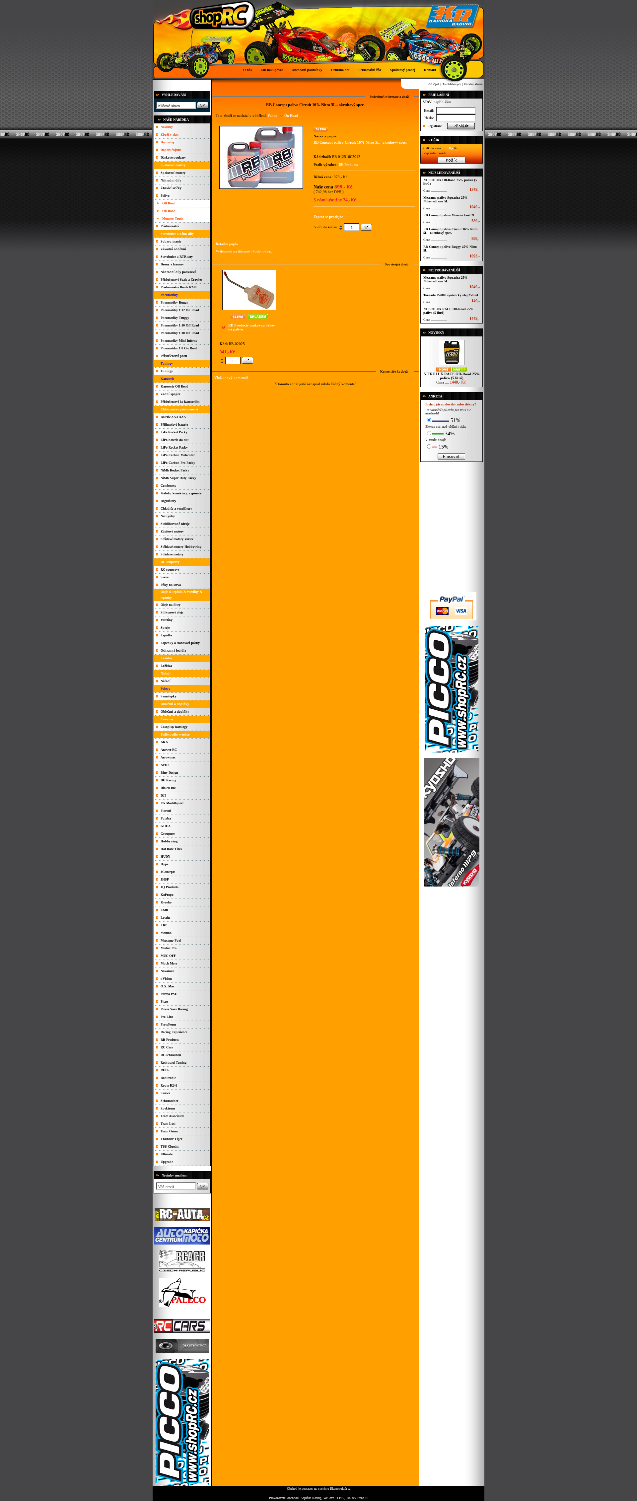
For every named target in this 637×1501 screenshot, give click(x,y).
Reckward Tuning (173, 1062)
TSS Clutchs (170, 1146)
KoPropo (167, 894)
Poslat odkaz (262, 251)
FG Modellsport (172, 803)
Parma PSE (169, 994)
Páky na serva (171, 585)
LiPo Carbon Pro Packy (178, 463)
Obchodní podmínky (307, 70)
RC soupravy (170, 569)
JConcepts (168, 872)
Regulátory (168, 501)
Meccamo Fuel (171, 940)
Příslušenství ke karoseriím (180, 401)
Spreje (165, 627)
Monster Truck (172, 218)
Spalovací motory (173, 173)
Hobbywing (169, 841)
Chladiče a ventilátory (176, 508)
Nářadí (166, 681)
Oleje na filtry (170, 605)
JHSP (165, 879)
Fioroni (166, 811)
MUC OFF (168, 956)
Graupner (168, 833)
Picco (164, 1001)
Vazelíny (167, 620)
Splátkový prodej (402, 70)
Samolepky (169, 696)
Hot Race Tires (171, 849)
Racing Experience (174, 1032)
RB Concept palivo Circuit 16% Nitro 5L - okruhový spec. (450, 231)
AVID (165, 765)
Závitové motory (172, 531)
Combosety (168, 485)
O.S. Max (168, 986)
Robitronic (168, 1078)
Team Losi (168, 1123)
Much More (169, 963)
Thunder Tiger (171, 1139)
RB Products (170, 1039)
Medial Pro (169, 948)
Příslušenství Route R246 (178, 287)
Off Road (169, 203)
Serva (165, 577)
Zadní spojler (170, 394)
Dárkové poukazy (173, 157)
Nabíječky (168, 516)
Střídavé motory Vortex (177, 539)
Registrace (434, 126)
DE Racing (168, 780)
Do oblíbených (451, 84)
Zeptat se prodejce (328, 217)
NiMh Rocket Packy (175, 470)
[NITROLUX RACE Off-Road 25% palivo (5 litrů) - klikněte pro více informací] (451, 365)
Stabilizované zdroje (175, 524)
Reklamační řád (369, 70)
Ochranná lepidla (173, 650)
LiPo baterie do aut (174, 440)
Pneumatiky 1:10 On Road (180, 333)
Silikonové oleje (172, 612)
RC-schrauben (171, 1055)
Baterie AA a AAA (173, 417)
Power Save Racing (174, 1009)
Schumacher (169, 1101)
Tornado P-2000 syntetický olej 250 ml (450, 295)
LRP (164, 925)
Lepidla (166, 635)
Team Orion (169, 1131)
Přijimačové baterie (174, 424)
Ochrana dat (340, 70)
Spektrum (168, 1108)
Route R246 (169, 1085)
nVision (166, 978)
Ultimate (167, 1154)
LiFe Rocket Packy (174, 432)
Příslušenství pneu (174, 356)
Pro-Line (167, 1017)
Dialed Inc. (169, 788)
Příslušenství (170, 226)
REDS (165, 1070)
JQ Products (169, 887)
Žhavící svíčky (171, 188)
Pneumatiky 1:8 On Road (179, 348)
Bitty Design (169, 772)
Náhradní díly (171, 180)
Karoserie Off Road (174, 386)
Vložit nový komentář (231, 378)
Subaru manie (171, 241)
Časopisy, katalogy (174, 727)
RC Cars (167, 1047)
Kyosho (166, 902)
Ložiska (166, 666)
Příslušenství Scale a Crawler (181, 279)
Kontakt (430, 70)
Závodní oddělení (173, 249)
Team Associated (172, 1116)
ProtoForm (168, 1024)
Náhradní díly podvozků (178, 272)
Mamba (166, 933)
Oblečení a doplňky (175, 711)
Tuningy (167, 371)
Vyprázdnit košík (434, 153)
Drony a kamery (172, 264)
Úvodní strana (473, 84)
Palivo (165, 195)
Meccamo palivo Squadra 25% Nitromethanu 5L (445, 199)
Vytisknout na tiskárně (233, 251)
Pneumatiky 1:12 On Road (180, 310)
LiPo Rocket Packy (174, 447)
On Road (169, 211)
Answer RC (169, 749)
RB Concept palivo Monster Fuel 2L (449, 215)
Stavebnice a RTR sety (177, 256)
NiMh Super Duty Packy (178, 478)
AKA (164, 742)
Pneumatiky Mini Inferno (179, 340)
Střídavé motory (172, 554)
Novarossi (168, 971)
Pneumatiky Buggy (174, 302)
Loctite (165, 917)
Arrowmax (168, 757)
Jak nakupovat (272, 70)
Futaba (166, 818)
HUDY (165, 856)
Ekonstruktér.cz (340, 1488)
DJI (163, 795)
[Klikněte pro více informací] (249, 309)
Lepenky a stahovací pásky (180, 643)
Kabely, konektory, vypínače (181, 493)
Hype (164, 864)
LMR (164, 910)
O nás (247, 70)
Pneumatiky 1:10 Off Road (180, 325)
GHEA (166, 826)
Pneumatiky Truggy (175, 318)
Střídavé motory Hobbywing (181, 546)
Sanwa (165, 1093)
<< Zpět (433, 84)
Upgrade (167, 1162)
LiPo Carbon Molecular (178, 455)
